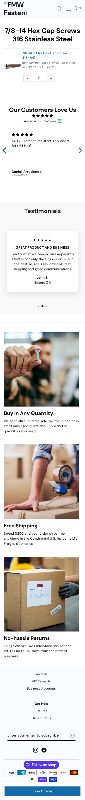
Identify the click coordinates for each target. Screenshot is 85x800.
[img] (42, 115)
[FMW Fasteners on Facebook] (43, 750)
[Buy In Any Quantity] (41, 369)
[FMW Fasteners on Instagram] (35, 750)
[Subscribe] (72, 735)
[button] (5, 150)
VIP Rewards (41, 681)
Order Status (41, 718)
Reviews (41, 674)
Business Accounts (41, 688)
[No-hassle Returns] (41, 594)
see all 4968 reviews (39, 121)
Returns (41, 711)
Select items (42, 791)
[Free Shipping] (41, 481)
